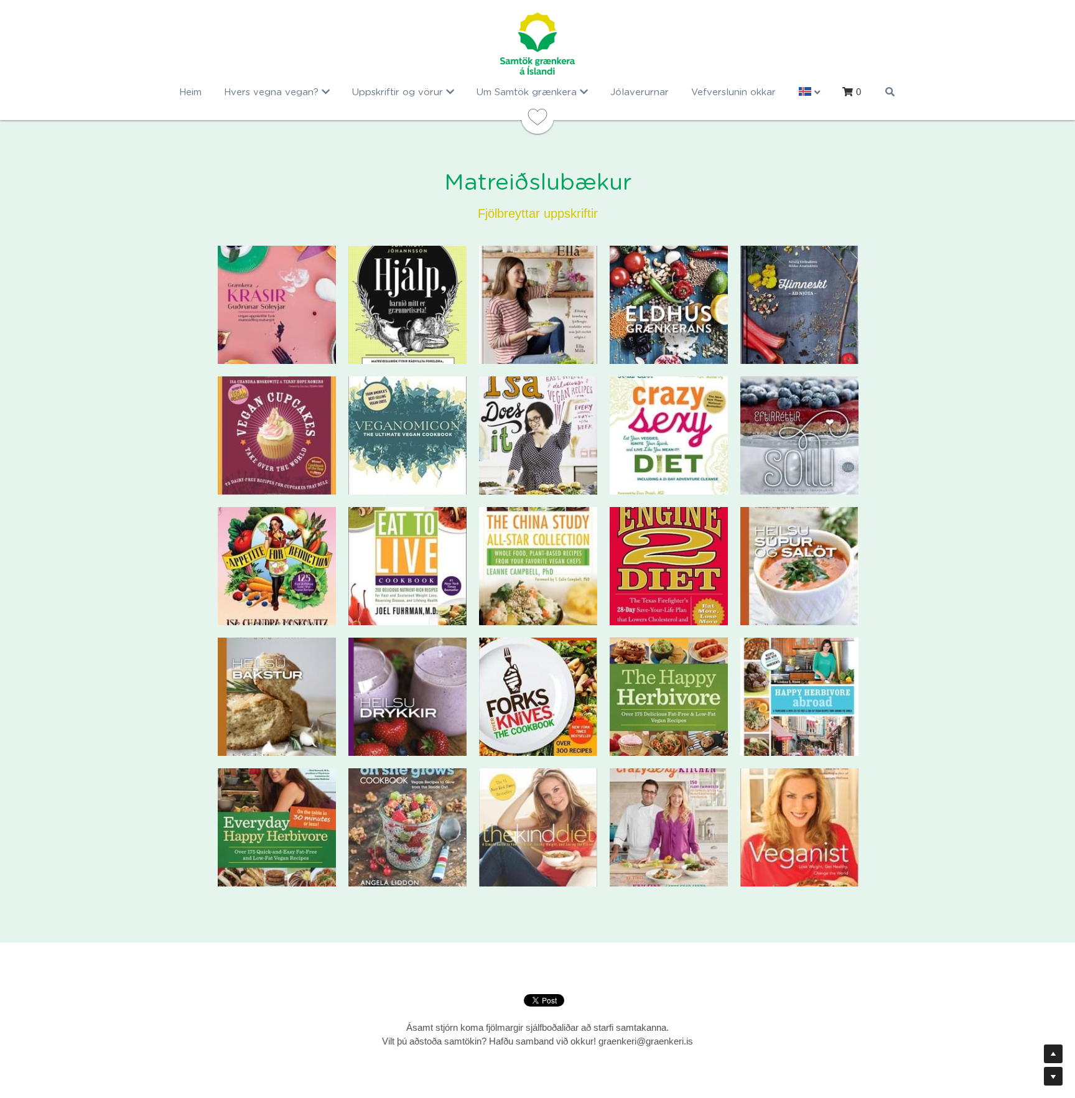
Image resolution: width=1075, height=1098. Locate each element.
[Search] (889, 91)
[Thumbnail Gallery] (277, 305)
